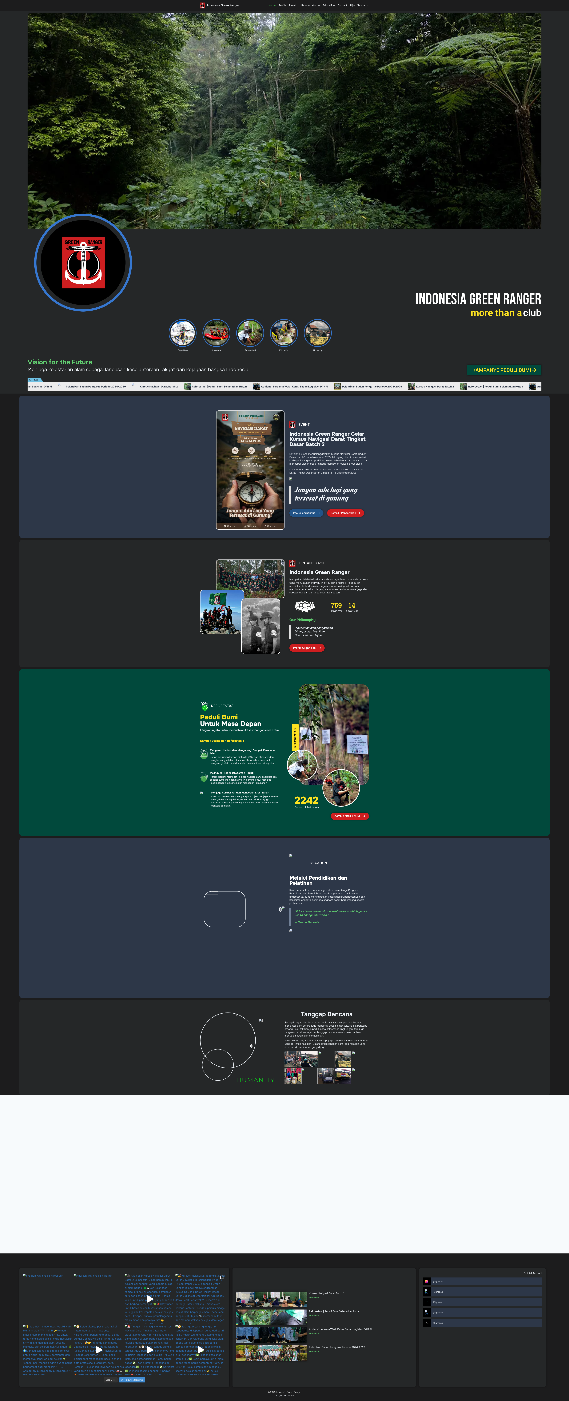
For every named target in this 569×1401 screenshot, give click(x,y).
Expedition (183, 350)
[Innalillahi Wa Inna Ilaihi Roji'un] (99, 1299)
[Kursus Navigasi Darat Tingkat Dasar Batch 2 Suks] (200, 1299)
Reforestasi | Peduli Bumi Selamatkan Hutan (263, 386)
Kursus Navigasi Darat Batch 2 (203, 386)
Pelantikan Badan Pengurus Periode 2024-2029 (140, 386)
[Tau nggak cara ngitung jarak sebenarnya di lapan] (200, 1350)
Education (329, 5)
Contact (342, 5)
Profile (282, 5)
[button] (295, 737)
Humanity (317, 350)
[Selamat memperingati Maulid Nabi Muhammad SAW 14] (48, 1350)
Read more (314, 1297)
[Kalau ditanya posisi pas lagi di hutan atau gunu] (99, 1350)
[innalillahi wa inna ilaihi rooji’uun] (48, 1299)
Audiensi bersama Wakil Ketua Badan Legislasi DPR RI (62, 386)
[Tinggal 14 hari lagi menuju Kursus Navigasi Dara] (150, 1350)
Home (272, 5)
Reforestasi (250, 350)
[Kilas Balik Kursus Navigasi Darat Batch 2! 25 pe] (150, 1299)
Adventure (216, 350)
